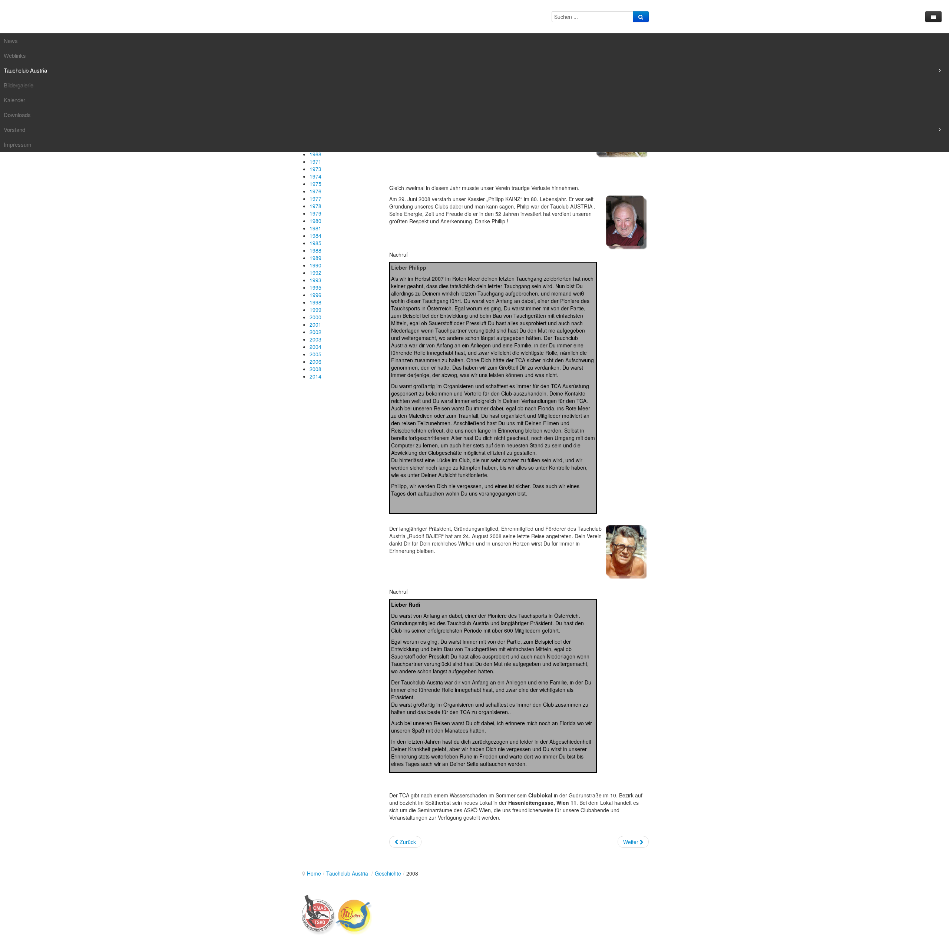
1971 (315, 161)
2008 (315, 369)
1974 (315, 176)
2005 (315, 354)
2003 (315, 339)
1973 (315, 169)
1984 (315, 235)
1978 (315, 206)
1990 (315, 265)
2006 (315, 361)
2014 (315, 376)
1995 (315, 287)
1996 (315, 295)
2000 (315, 317)
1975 (315, 183)
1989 (315, 257)
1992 (315, 272)
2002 (315, 332)
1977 (315, 198)
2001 (315, 324)
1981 (315, 228)
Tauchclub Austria (348, 873)
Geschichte (388, 873)
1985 (315, 243)
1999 (315, 309)
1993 (315, 280)
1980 (315, 220)
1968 (315, 154)
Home (314, 873)
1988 (315, 250)
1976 (315, 191)
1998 (315, 302)
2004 (315, 346)
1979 (315, 213)
